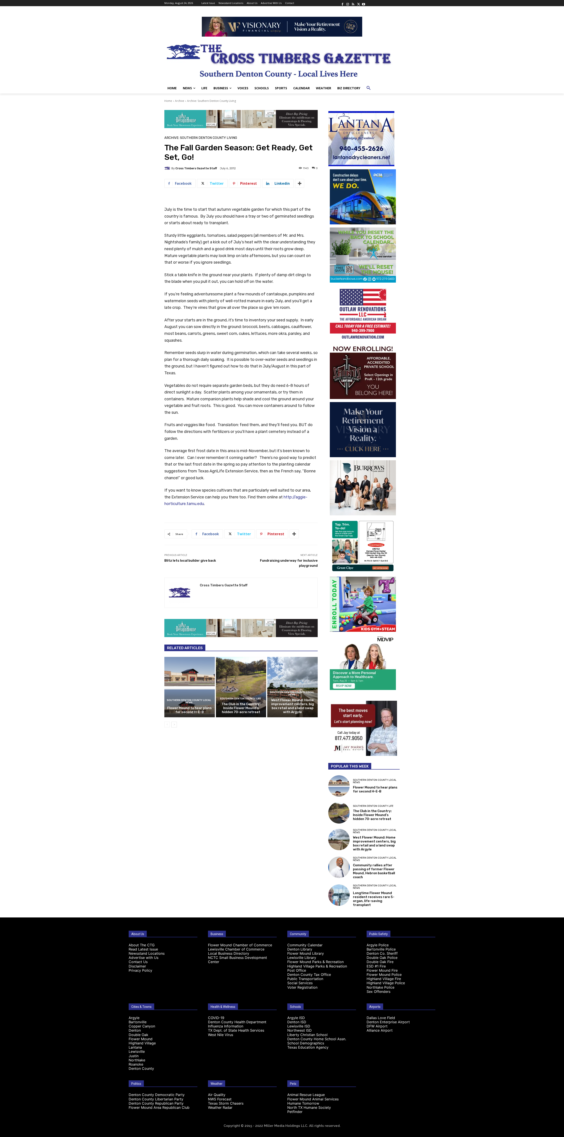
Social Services (300, 983)
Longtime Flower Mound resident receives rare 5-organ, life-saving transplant (373, 899)
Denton (135, 1030)
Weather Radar (220, 1107)
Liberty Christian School (307, 1035)
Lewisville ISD (298, 1026)
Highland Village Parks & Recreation (317, 966)
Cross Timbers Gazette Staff (196, 168)
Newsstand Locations (147, 953)
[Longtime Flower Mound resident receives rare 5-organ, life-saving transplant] (339, 895)
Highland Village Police (386, 983)
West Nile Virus (220, 1035)
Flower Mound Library (305, 953)
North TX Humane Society (309, 1107)
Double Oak (138, 1035)
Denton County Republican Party (156, 1103)
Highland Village (142, 1043)
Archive (179, 101)
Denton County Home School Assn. (316, 1039)
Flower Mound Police (384, 974)
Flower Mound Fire (382, 970)
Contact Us (138, 962)
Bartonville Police (381, 949)
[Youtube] (363, 3)
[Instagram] (347, 3)
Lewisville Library (301, 957)
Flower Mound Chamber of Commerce (240, 945)
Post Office (296, 970)
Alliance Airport (380, 1030)
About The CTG (142, 945)
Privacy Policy (140, 970)
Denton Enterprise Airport (388, 1022)
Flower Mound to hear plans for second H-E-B (189, 710)
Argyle (134, 1018)
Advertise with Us (143, 957)
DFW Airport (377, 1026)
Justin (134, 1056)
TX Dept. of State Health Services (236, 1030)
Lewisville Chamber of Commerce (236, 949)
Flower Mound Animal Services (313, 1099)
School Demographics (305, 1043)
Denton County (141, 1068)
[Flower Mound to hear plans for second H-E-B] (189, 687)
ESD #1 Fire (376, 966)
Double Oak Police (382, 957)
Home (168, 101)
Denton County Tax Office (309, 974)
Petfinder (294, 1111)
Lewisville (137, 1051)
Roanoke (136, 1064)
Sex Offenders (378, 991)
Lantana (135, 1047)
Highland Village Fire (384, 979)
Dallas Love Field (381, 1018)
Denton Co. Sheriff (382, 953)
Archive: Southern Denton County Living (211, 101)
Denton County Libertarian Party (156, 1099)
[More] (299, 183)
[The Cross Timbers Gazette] (282, 60)
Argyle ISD (296, 1018)
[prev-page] (167, 724)
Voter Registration (302, 987)
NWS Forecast (220, 1099)
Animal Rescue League (306, 1094)
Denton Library (299, 949)
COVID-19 (216, 1018)
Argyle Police (378, 945)
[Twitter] (358, 3)
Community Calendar (305, 945)
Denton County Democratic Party (157, 1094)
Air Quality (216, 1094)
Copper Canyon (142, 1026)
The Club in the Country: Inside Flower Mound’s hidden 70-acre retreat (241, 708)
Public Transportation (305, 979)
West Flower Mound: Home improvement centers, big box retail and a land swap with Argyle (292, 706)
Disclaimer (137, 966)
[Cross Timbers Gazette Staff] (167, 168)
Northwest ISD (299, 1030)
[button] (368, 88)
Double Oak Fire (380, 962)
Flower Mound (140, 1039)
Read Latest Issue (143, 949)
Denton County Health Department (237, 1022)
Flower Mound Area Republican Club (159, 1107)
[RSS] (352, 3)
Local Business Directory (228, 953)
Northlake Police (380, 987)
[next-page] (174, 724)
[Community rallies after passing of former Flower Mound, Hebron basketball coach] (339, 867)
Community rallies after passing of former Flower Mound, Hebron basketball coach (374, 871)
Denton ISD (296, 1022)
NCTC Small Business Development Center (237, 959)
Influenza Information (225, 1026)
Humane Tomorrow (303, 1103)
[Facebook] (342, 3)
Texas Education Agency (307, 1047)
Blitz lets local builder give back (190, 561)
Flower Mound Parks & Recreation (315, 962)
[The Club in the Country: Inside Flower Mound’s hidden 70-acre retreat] (241, 687)
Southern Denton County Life (240, 698)
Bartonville (138, 1022)
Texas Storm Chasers (225, 1103)
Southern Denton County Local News (189, 701)
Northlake (137, 1060)
